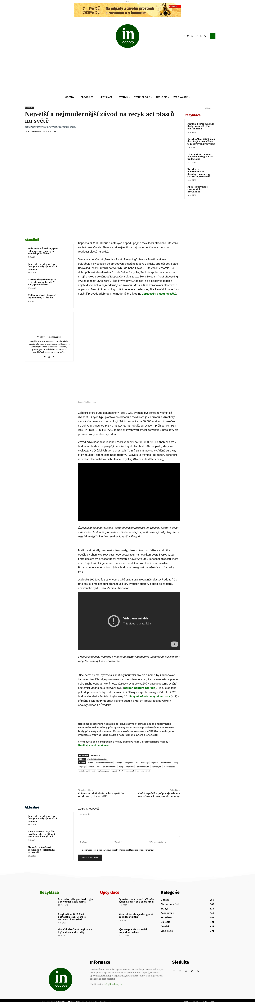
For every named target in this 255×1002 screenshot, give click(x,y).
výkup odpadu (103, 771)
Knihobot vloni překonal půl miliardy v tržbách (42, 296)
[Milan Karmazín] (49, 324)
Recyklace (29, 108)
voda (93, 771)
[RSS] (201, 36)
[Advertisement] (127, 71)
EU (137, 762)
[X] (205, 36)
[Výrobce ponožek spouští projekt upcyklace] (108, 933)
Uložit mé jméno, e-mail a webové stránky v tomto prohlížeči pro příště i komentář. (118, 850)
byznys (90, 762)
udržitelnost (83, 771)
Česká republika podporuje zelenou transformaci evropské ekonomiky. (159, 795)
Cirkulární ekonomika (104, 762)
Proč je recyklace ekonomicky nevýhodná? (197, 233)
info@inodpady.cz (113, 984)
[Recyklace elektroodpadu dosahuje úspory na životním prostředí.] (222, 217)
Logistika (154, 762)
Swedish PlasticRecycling (97, 759)
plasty (121, 767)
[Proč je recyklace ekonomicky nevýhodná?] (222, 234)
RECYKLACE (95, 755)
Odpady (82, 767)
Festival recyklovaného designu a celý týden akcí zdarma (42, 267)
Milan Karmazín (34, 131)
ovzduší (91, 767)
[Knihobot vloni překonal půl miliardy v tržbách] (65, 299)
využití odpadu (118, 771)
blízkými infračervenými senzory (149, 696)
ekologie (118, 762)
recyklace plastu (142, 767)
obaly (176, 762)
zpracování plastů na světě (159, 293)
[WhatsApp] (144, 131)
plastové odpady (109, 767)
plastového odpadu (149, 446)
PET (98, 767)
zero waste (130, 771)
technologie (156, 767)
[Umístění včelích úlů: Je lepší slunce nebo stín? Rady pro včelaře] (65, 283)
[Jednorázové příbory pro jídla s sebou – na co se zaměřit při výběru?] (65, 252)
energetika (129, 762)
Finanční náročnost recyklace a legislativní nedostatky (41, 850)
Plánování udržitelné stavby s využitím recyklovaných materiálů (101, 795)
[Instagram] (188, 36)
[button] (212, 36)
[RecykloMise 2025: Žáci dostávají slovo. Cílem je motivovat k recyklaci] (65, 835)
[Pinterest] (137, 131)
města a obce (166, 762)
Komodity (144, 762)
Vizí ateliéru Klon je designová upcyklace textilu (136, 915)
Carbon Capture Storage (139, 688)
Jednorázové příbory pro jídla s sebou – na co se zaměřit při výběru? (43, 251)
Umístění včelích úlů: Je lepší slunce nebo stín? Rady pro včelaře (42, 282)
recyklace (129, 767)
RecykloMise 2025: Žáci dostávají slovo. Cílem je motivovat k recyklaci (42, 834)
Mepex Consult (119, 276)
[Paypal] (196, 36)
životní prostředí (143, 771)
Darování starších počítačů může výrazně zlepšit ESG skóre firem (137, 900)
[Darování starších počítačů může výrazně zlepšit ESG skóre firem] (108, 903)
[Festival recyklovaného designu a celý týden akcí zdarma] (65, 268)
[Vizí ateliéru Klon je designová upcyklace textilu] (108, 918)
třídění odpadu (169, 767)
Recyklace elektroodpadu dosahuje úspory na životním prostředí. (198, 217)
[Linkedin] (192, 36)
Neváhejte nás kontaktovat (93, 745)
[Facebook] (184, 36)
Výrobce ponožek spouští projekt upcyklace (133, 931)
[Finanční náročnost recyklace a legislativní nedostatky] (65, 851)
